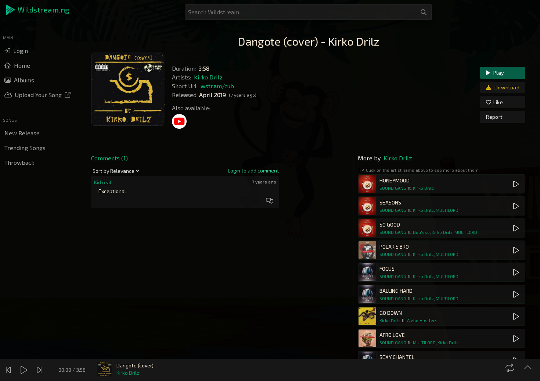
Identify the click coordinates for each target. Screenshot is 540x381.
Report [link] (494, 117)
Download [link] (506, 87)
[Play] (25, 370)
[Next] (40, 370)
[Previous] (9, 370)
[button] (38, 9)
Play (498, 73)
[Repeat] (510, 368)
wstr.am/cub (217, 85)
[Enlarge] (528, 368)
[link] (253, 170)
